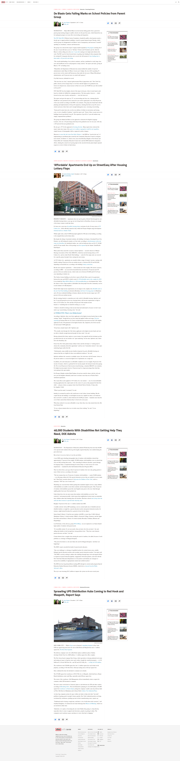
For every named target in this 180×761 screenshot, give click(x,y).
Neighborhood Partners (112, 732)
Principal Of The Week (92, 743)
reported (66, 649)
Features (35, 2)
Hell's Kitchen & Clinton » (113, 459)
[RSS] (98, 741)
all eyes (71, 645)
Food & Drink (80, 737)
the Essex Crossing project (87, 291)
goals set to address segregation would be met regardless (84, 129)
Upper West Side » (111, 54)
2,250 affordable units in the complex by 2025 (89, 279)
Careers (109, 739)
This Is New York (91, 745)
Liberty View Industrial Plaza (89, 691)
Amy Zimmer (67, 22)
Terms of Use (58, 754)
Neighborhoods (21, 2)
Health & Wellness (81, 739)
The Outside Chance (92, 734)
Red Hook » (110, 466)
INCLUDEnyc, (77, 524)
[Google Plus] (98, 737)
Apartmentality (91, 737)
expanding (85, 645)
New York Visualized (92, 735)
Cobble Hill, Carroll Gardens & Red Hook (66, 9)
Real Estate (95, 160)
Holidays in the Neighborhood (93, 746)
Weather (79, 750)
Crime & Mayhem (81, 734)
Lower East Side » (111, 48)
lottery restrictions (87, 264)
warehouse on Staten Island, (67, 689)
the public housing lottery (73, 226)
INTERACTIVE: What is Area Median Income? (68, 313)
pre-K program (90, 47)
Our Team (109, 737)
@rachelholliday (67, 175)
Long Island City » (112, 41)
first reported (82, 245)
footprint (90, 645)
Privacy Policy (63, 754)
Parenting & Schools (89, 9)
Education (82, 9)
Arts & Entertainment (82, 732)
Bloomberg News (64, 686)
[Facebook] (98, 734)
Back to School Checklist (92, 732)
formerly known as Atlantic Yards (62, 230)
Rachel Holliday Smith (69, 174)
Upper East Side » (111, 202)
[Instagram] (98, 739)
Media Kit (109, 741)
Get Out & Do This (91, 739)
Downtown (57, 426)
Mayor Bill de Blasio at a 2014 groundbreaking (75, 281)
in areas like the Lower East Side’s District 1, (70, 134)
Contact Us (110, 735)
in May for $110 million (95, 662)
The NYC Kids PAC (59, 38)
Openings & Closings (92, 741)
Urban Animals (81, 748)
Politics (79, 743)
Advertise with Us (111, 734)
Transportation (81, 746)
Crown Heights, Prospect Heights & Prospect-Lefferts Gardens (73, 160)
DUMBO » (109, 35)
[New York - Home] (4, 2)
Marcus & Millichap (91, 703)
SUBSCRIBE (102, 745)
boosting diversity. (78, 127)
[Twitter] (98, 732)
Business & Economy (84, 587)
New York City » (111, 474)
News (29, 2)
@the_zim (66, 24)
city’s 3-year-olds (75, 52)
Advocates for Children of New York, (83, 479)
